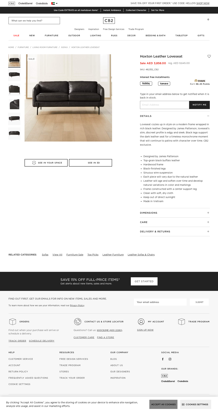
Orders (24, 321)
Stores (64, 371)
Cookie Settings (19, 384)
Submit (200, 302)
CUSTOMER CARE (84, 337)
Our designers (120, 371)
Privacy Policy (77, 305)
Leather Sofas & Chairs (141, 254)
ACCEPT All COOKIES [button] (163, 404)
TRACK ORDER (17, 341)
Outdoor (74, 35)
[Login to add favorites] (209, 56)
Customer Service (21, 359)
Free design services (73, 359)
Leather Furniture (113, 254)
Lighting (95, 35)
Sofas (45, 254)
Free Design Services (113, 29)
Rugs (114, 35)
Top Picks (92, 254)
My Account (156, 321)
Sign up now (145, 330)
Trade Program (136, 29)
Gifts (201, 35)
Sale (16, 35)
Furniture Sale (74, 254)
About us (116, 365)
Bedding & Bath (156, 35)
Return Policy (18, 371)
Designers (79, 29)
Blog (113, 359)
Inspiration (93, 29)
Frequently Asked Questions (28, 378)
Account (14, 365)
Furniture (51, 35)
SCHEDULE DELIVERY (41, 341)
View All (57, 254)
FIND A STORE (105, 337)
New (32, 35)
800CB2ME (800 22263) (109, 330)
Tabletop (181, 35)
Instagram (170, 359)
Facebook (162, 359)
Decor (131, 35)
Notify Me (199, 104)
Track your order (72, 378)
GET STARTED (144, 281)
